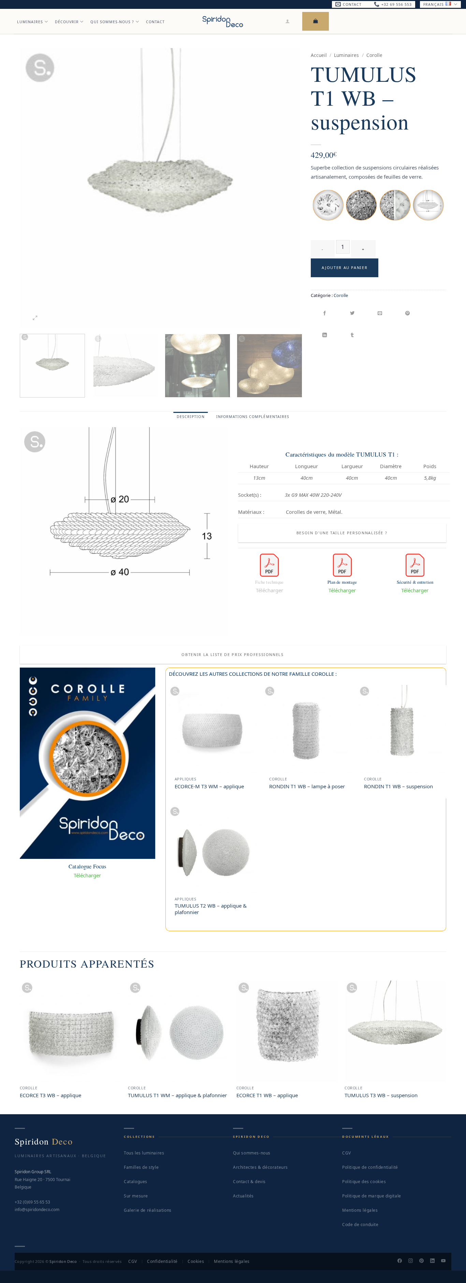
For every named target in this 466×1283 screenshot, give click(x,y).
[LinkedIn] (435, 1261)
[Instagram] (413, 1261)
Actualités (243, 1196)
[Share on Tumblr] (352, 335)
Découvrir (67, 21)
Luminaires (30, 21)
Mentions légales (360, 1210)
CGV (346, 1153)
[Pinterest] (424, 1261)
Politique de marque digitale (371, 1196)
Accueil (319, 55)
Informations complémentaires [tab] (252, 416)
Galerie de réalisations (148, 1210)
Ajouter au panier (344, 267)
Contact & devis (249, 1181)
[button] (287, 21)
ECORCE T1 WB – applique (267, 1095)
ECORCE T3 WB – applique (50, 1095)
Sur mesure (136, 1196)
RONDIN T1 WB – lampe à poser (307, 786)
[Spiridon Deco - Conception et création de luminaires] (222, 21)
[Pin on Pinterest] (407, 314)
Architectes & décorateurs (260, 1167)
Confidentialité (162, 1261)
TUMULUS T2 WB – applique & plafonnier (211, 909)
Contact (155, 21)
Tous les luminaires (144, 1153)
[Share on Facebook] (324, 314)
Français (433, 4)
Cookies (196, 1261)
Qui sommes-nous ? (112, 21)
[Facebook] (402, 1261)
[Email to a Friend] (380, 314)
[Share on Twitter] (352, 314)
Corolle (374, 55)
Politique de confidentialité (370, 1167)
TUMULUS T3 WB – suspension (381, 1095)
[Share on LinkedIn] (324, 335)
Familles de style (141, 1167)
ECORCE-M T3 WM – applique (209, 786)
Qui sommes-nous (252, 1153)
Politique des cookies (364, 1181)
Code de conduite (360, 1224)
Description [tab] (191, 416)
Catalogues (135, 1181)
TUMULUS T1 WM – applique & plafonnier (177, 1095)
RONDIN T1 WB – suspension (398, 786)
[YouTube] (446, 1261)
